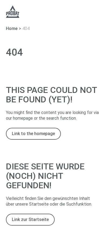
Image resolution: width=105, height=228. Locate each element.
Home (12, 28)
